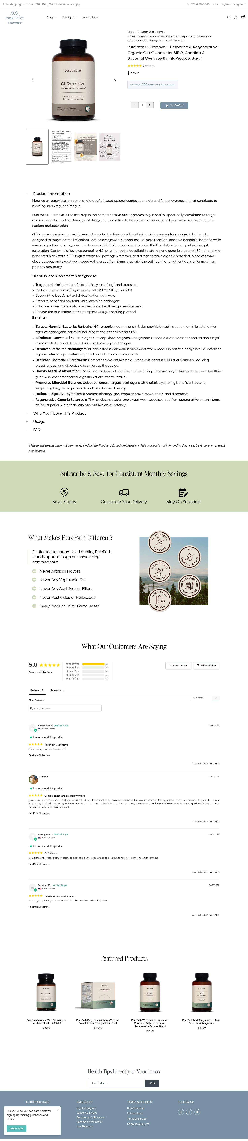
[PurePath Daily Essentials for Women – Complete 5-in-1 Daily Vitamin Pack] (98, 992)
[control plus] (150, 105)
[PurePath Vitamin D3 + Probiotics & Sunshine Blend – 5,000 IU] (46, 992)
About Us (89, 17)
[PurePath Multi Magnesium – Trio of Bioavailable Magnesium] (201, 992)
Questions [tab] (55, 690)
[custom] (181, 1112)
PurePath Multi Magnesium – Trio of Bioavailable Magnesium (202, 1022)
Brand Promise (135, 1108)
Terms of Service (136, 1119)
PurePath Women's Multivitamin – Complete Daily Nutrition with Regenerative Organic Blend (150, 1023)
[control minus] (134, 105)
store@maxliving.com (230, 4)
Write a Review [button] (208, 666)
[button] (212, 763)
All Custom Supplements (150, 32)
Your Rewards (85, 1126)
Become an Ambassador (91, 1117)
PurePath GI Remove (39, 755)
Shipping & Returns (138, 1124)
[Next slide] (115, 81)
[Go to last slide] (32, 81)
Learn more (16, 1128)
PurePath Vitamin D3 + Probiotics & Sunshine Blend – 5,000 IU (46, 1022)
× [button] (58, 1109)
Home (130, 32)
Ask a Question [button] (179, 666)
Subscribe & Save (87, 1113)
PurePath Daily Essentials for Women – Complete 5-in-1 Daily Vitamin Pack (98, 1022)
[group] (37, 147)
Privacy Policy (135, 1113)
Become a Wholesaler (89, 1122)
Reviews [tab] (34, 690)
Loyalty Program (86, 1108)
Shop (50, 17)
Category (68, 17)
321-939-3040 (200, 4)
